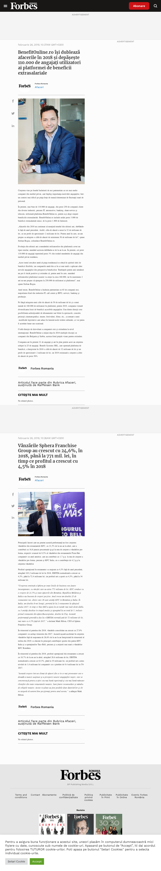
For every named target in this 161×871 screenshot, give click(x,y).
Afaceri (39, 87)
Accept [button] (37, 861)
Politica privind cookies (88, 797)
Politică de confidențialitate (68, 796)
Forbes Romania (41, 84)
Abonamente (49, 794)
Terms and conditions (21, 796)
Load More (80, 754)
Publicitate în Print (106, 796)
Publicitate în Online (122, 796)
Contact (35, 794)
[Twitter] (13, 114)
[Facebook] (13, 102)
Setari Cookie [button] (16, 861)
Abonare (139, 6)
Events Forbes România (139, 796)
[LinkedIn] (13, 126)
